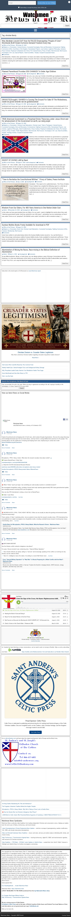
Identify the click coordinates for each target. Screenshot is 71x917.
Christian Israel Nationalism (24, 125)
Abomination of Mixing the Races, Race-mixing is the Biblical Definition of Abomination (31, 251)
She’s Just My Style (7, 376)
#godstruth (4, 442)
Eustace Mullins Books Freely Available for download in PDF (25, 225)
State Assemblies (29, 52)
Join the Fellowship (35, 641)
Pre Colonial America (36, 51)
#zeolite (4, 469)
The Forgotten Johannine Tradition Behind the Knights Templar (19, 806)
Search (35, 23)
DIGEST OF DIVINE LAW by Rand (15, 160)
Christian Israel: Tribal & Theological (42, 125)
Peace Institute (6, 51)
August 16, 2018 (21, 123)
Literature (63, 49)
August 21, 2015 (21, 227)
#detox (28, 469)
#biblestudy (11, 442)
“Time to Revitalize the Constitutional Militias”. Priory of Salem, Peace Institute (33, 179)
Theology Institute (11, 132)
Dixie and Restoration (46, 47)
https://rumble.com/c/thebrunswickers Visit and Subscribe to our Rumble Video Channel (45, 652)
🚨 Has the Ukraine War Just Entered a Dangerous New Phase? (19, 812)
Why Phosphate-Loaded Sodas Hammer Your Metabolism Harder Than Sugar (22, 370)
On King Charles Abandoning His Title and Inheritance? (17, 803)
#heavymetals (22, 469)
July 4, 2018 (20, 181)
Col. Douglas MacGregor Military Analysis (13, 895)
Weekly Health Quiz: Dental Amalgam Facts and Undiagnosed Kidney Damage (23, 367)
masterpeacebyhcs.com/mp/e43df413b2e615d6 (14, 462)
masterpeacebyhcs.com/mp (9, 497)
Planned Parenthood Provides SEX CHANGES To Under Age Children (29, 71)
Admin (5, 210)
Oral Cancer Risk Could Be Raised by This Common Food (17, 364)
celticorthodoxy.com (10, 738)
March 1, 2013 (13, 254)
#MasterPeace (34, 469)
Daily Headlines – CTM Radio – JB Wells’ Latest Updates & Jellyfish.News (22, 842)
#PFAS (16, 469)
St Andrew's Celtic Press (9, 904)
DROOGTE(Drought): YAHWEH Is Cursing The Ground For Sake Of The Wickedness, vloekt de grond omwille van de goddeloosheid (34, 100)
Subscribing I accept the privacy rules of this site (33, 7)
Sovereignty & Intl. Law (8, 52)
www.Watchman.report (35, 271)
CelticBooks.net (33, 906)
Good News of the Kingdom (20, 49)
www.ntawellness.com (23, 530)
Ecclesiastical (56, 47)
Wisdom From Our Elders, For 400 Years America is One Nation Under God (31, 208)
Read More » (35, 357)
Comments (6, 54)
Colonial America (21, 47)
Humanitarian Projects (34, 49)
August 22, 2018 (21, 104)
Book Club (20, 229)
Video (6, 445)
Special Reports (19, 52)
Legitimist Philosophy (54, 49)
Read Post (65, 65)
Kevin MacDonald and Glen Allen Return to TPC (15, 373)
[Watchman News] (7, 421)
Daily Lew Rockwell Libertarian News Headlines (15, 833)
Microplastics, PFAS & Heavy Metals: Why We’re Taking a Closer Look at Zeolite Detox (25, 809)
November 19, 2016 (14, 210)
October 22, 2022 (22, 45)
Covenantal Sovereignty (33, 47)
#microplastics (10, 469)
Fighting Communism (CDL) (43, 127)
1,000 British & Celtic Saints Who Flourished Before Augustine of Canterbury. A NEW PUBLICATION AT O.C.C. (32, 815)
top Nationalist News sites (41, 890)
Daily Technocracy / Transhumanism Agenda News (16, 837)
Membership (11, 231)
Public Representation (22, 130)
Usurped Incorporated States (47, 52)
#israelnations (18, 442)
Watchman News (11, 432)
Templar (36, 52)
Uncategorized (32, 73)
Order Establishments (25, 129)
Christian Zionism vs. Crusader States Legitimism (35, 352)
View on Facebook (6, 447)
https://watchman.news (18, 888)
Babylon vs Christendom (10, 47)
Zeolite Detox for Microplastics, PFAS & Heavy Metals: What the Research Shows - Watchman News (31, 524)
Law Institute (44, 49)
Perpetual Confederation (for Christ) (20, 51)
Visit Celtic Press (35, 732)
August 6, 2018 (21, 162)
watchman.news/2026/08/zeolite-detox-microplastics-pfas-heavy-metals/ (21, 467)
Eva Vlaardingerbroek (7, 885)
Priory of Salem (46, 51)
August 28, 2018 (21, 73)
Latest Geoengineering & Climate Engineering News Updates (18, 828)
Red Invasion (63, 51)
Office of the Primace (9, 45)
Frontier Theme (66, 915)
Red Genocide (55, 51)
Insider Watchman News (21, 885)
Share (13, 447)
